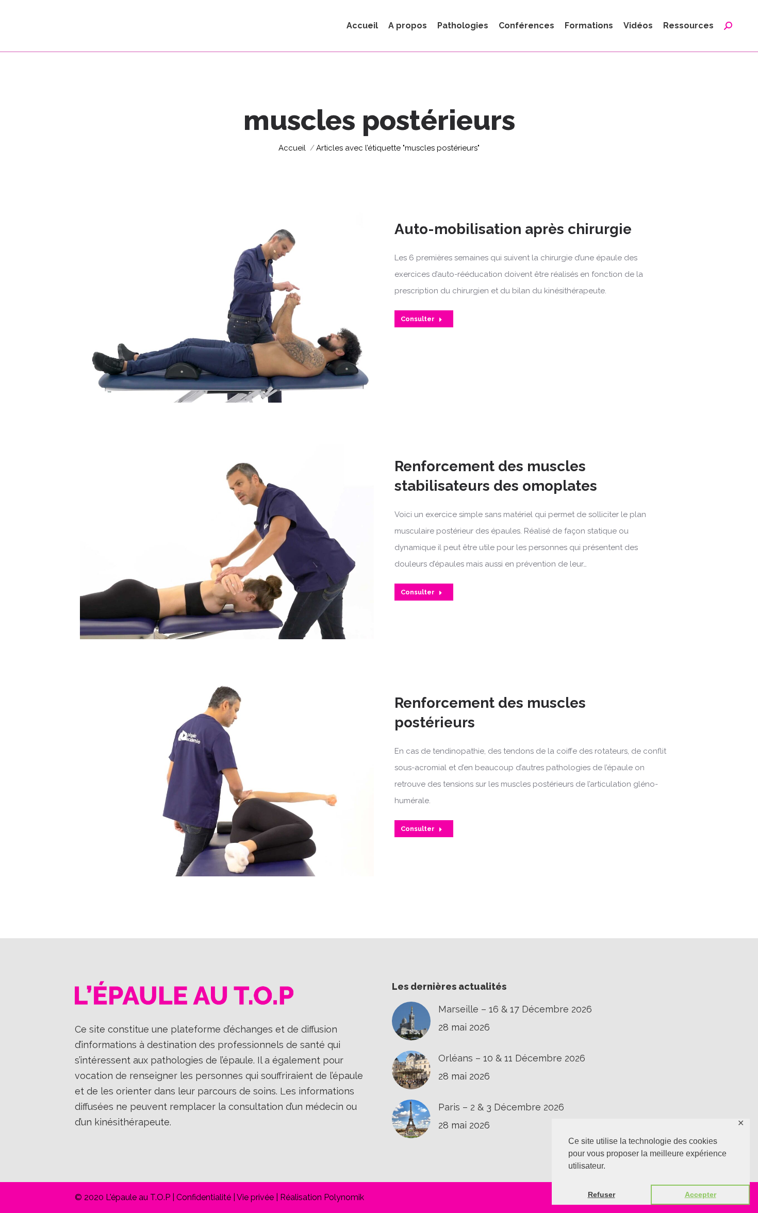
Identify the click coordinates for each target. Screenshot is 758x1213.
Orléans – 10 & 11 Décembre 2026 (511, 1058)
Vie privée (255, 1197)
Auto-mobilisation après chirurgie (513, 229)
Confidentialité (203, 1197)
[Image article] (411, 1021)
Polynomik (344, 1197)
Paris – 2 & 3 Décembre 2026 (501, 1107)
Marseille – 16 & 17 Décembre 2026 (515, 1009)
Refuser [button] (601, 1194)
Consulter (418, 319)
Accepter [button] (700, 1194)
